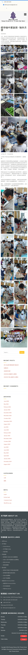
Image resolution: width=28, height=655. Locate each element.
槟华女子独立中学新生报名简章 (10, 570)
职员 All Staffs (6, 562)
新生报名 (4, 567)
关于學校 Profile (7, 549)
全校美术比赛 (7, 371)
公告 (5, 477)
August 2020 (7, 444)
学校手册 (5, 551)
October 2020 (7, 441)
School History (6, 546)
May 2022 (6, 404)
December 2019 (8, 461)
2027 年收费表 (6, 578)
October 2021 (7, 418)
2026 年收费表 (6, 575)
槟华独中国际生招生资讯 (9, 572)
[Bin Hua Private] (13, 22)
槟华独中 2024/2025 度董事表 (10, 557)
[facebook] (6, 8)
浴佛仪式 (6, 368)
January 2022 (7, 409)
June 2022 (6, 401)
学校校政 (4, 554)
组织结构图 (6, 565)
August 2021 (7, 424)
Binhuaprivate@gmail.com (11, 4)
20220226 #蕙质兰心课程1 (10, 374)
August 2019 (7, 464)
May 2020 (6, 453)
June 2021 (6, 430)
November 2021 (8, 415)
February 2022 (7, 407)
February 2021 (7, 432)
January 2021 (7, 435)
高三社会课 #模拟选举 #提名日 (11, 365)
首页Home (4, 541)
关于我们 (4, 543)
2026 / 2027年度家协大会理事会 (11, 559)
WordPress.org (7, 503)
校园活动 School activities (8, 580)
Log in (5, 494)
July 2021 (6, 427)
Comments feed (8, 500)
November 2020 (8, 438)
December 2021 (8, 412)
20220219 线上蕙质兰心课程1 (11, 377)
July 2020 (6, 447)
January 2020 (7, 458)
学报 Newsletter (7, 588)
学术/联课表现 (6, 586)
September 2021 (8, 421)
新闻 (5, 480)
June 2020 (6, 450)
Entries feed (7, 497)
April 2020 (6, 455)
